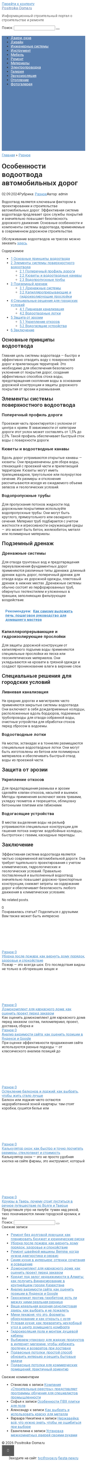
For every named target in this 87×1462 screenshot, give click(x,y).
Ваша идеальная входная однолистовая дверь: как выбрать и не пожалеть (44, 1308)
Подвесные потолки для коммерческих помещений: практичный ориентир (44, 1367)
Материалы (20, 63)
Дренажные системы (40, 288)
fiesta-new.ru (68, 1458)
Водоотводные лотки (40, 313)
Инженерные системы (30, 46)
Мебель (17, 55)
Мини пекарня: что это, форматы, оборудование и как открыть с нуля (40, 1316)
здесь (22, 243)
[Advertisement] (43, 120)
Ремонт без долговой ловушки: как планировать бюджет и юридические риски (47, 1237)
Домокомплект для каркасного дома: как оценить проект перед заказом (36, 1011)
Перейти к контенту (18, 4)
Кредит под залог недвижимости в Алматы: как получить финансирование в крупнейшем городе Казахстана (47, 1281)
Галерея (17, 71)
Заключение (22, 330)
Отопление (20, 80)
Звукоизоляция (23, 76)
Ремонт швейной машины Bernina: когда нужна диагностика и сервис (45, 1253)
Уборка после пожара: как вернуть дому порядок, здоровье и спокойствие (44, 1245)
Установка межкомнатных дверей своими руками (44, 1433)
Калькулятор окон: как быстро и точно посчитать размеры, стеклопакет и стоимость (42, 1150)
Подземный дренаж (29, 284)
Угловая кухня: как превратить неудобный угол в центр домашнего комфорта (46, 1325)
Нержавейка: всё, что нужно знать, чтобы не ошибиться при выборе (46, 1422)
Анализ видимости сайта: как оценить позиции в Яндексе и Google (42, 1291)
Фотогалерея (21, 84)
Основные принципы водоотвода (40, 259)
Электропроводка (26, 67)
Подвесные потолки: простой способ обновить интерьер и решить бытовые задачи (43, 1356)
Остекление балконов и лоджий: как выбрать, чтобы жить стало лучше (40, 1093)
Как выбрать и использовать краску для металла (40, 1412)
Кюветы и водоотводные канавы (51, 275)
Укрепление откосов (40, 322)
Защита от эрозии (27, 317)
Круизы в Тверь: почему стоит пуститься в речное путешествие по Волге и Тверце (37, 1203)
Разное (41, 194)
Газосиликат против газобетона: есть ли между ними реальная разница (44, 1300)
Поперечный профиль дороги (47, 271)
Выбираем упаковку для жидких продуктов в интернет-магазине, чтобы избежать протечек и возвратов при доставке (47, 1344)
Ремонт (17, 59)
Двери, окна (21, 38)
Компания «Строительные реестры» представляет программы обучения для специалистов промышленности (44, 1391)
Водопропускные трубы (42, 280)
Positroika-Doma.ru (17, 8)
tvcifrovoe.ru (47, 1458)
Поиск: (8, 28)
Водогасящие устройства (43, 326)
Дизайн (17, 42)
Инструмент (21, 50)
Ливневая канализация (42, 309)
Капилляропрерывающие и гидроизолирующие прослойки (46, 294)
